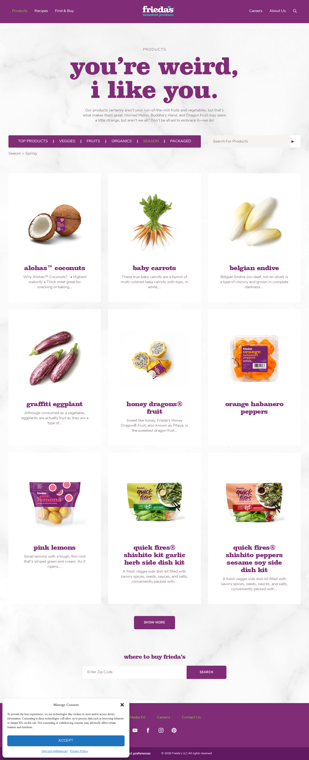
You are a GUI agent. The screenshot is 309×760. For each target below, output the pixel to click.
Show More (154, 622)
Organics (122, 141)
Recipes (41, 11)
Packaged (180, 141)
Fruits (93, 141)
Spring (31, 154)
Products (20, 11)
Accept (65, 741)
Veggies (67, 141)
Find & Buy (64, 11)
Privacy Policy (79, 751)
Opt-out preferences (55, 751)
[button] (122, 704)
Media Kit (137, 717)
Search (206, 672)
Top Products (33, 141)
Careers (255, 11)
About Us (277, 11)
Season (151, 141)
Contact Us (191, 717)
